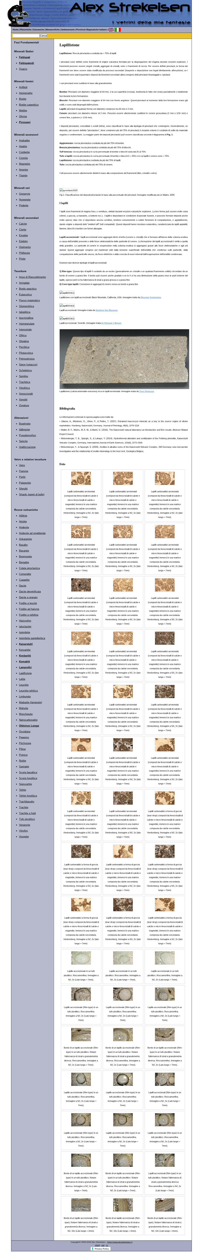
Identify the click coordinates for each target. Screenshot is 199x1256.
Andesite (24, 527)
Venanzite (24, 824)
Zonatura (24, 405)
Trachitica (24, 382)
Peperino (24, 737)
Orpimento (25, 247)
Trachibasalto (26, 801)
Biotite (22, 98)
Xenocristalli (26, 393)
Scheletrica (25, 370)
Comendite (25, 574)
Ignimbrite (24, 632)
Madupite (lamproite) (30, 702)
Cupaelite (24, 579)
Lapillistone (25, 673)
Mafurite (23, 708)
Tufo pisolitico (27, 819)
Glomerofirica (26, 306)
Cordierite (24, 152)
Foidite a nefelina (28, 614)
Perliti (22, 477)
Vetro (22, 465)
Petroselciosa (26, 358)
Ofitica (22, 335)
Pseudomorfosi (27, 435)
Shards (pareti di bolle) (31, 494)
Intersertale (25, 329)
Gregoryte (24, 193)
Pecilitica (24, 347)
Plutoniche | (26, 29)
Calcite (23, 223)
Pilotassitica (26, 352)
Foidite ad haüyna (29, 609)
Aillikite (23, 515)
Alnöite (23, 521)
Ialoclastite (25, 626)
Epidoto (23, 241)
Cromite (23, 158)
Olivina (23, 116)
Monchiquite (26, 714)
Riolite (22, 760)
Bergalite (24, 562)
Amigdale (24, 282)
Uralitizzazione (27, 447)
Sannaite (24, 766)
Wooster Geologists (151, 297)
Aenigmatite (25, 93)
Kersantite (25, 649)
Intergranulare (26, 323)
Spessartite (25, 784)
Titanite (23, 175)
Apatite (23, 146)
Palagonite (25, 482)
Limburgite (25, 696)
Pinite (22, 258)
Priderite (23, 205)
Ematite (23, 235)
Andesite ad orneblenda (32, 533)
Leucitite (24, 684)
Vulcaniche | (39, 29)
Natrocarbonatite (28, 719)
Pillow (22, 749)
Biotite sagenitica (28, 104)
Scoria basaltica (28, 772)
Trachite (23, 807)
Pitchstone (25, 743)
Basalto (23, 544)
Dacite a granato (28, 597)
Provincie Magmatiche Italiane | (92, 29)
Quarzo (23, 68)
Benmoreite (25, 556)
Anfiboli (23, 87)
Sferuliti (23, 488)
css (102, 1245)
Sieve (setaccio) (28, 364)
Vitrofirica (24, 387)
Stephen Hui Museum (107, 310)
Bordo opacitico (28, 288)
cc (107, 1245)
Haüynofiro (25, 620)
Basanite (24, 550)
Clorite (22, 229)
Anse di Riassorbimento (32, 277)
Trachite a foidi (27, 813)
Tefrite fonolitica (28, 795)
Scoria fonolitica (28, 778)
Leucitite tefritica (28, 690)
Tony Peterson (146, 391)
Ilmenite (23, 169)
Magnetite (24, 163)
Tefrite (22, 789)
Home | (16, 29)
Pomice (23, 754)
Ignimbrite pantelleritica (32, 638)
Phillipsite (24, 252)
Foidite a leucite (28, 603)
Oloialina (24, 341)
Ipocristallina (26, 317)
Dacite (22, 585)
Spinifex (23, 376)
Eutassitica (25, 294)
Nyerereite (25, 199)
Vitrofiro (23, 830)
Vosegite (24, 836)
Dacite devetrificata (30, 591)
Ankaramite (25, 539)
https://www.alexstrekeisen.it (119, 1242)
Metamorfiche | (53, 29)
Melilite (23, 110)
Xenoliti (23, 399)
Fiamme (23, 471)
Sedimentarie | (68, 29)
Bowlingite (25, 423)
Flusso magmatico (29, 300)
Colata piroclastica (29, 568)
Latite (22, 679)
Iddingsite (24, 429)
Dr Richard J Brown (111, 323)
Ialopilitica (24, 312)
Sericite (23, 441)
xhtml (97, 1245)
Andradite (24, 140)
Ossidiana (24, 731)
